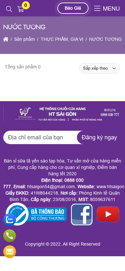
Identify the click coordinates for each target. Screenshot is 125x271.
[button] (9, 9)
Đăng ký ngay (99, 137)
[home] (5, 39)
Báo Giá (73, 8)
